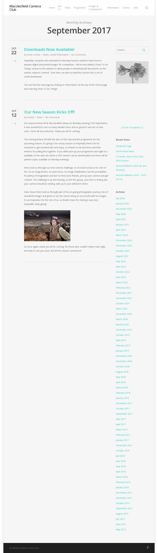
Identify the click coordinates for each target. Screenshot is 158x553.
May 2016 (121, 466)
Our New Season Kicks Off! (49, 112)
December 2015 (124, 492)
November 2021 (124, 298)
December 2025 (124, 208)
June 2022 (121, 277)
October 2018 (123, 366)
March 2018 (122, 387)
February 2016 (123, 482)
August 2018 (122, 371)
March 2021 (122, 308)
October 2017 (123, 408)
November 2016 (124, 445)
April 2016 (121, 471)
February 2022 (123, 287)
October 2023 (123, 250)
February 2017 (123, 434)
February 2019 (123, 345)
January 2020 (122, 324)
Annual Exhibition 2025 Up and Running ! (131, 167)
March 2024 (122, 235)
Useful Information (59, 54)
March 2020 (122, 319)
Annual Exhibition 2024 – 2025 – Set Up (132, 177)
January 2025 (122, 224)
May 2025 (121, 214)
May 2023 (121, 261)
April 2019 (121, 340)
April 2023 (121, 266)
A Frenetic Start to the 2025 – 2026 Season (130, 158)
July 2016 (120, 455)
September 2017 (124, 413)
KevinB (30, 117)
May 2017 (121, 419)
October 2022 (123, 271)
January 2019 (122, 350)
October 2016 (123, 450)
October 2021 (123, 303)
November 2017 (124, 403)
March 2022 (122, 282)
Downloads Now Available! (49, 49)
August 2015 (122, 513)
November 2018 (124, 361)
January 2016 (122, 487)
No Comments (78, 54)
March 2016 (122, 476)
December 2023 (124, 240)
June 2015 (121, 524)
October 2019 (123, 334)
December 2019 (124, 329)
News (46, 54)
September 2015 (124, 508)
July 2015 (120, 518)
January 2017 (122, 440)
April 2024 (121, 229)
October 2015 (123, 503)
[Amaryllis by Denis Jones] (132, 73)
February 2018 (123, 392)
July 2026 (120, 198)
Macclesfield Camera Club (25, 7)
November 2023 (124, 245)
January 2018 (122, 398)
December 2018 (124, 355)
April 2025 (121, 219)
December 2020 (124, 313)
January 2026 (122, 203)
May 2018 (121, 377)
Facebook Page (123, 146)
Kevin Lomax (33, 54)
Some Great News (125, 151)
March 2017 (122, 429)
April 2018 (121, 382)
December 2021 (124, 292)
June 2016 (121, 461)
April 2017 (121, 424)
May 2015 (121, 529)
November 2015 (124, 497)
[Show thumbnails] (132, 127)
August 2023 (122, 256)
